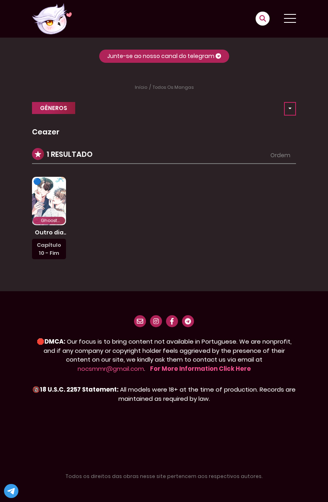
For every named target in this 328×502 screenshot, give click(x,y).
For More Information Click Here (200, 368)
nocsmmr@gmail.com (111, 368)
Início (141, 87)
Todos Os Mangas (173, 87)
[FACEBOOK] (172, 321)
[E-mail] (140, 321)
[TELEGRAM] (188, 321)
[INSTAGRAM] (156, 321)
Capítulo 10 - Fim (49, 249)
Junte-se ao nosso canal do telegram (161, 56)
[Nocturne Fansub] (52, 18)
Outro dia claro (49, 235)
